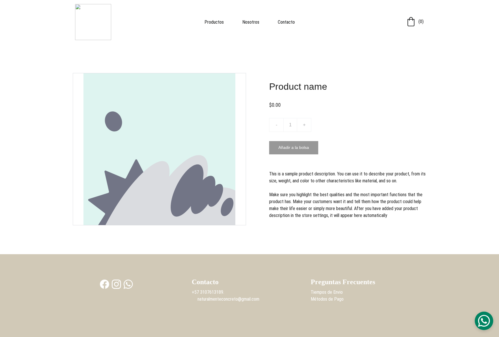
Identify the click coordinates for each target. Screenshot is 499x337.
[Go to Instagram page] (116, 284)
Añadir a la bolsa (293, 147)
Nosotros (250, 22)
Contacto (286, 22)
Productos (214, 22)
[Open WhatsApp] (484, 321)
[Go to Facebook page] (104, 284)
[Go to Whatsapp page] (128, 284)
